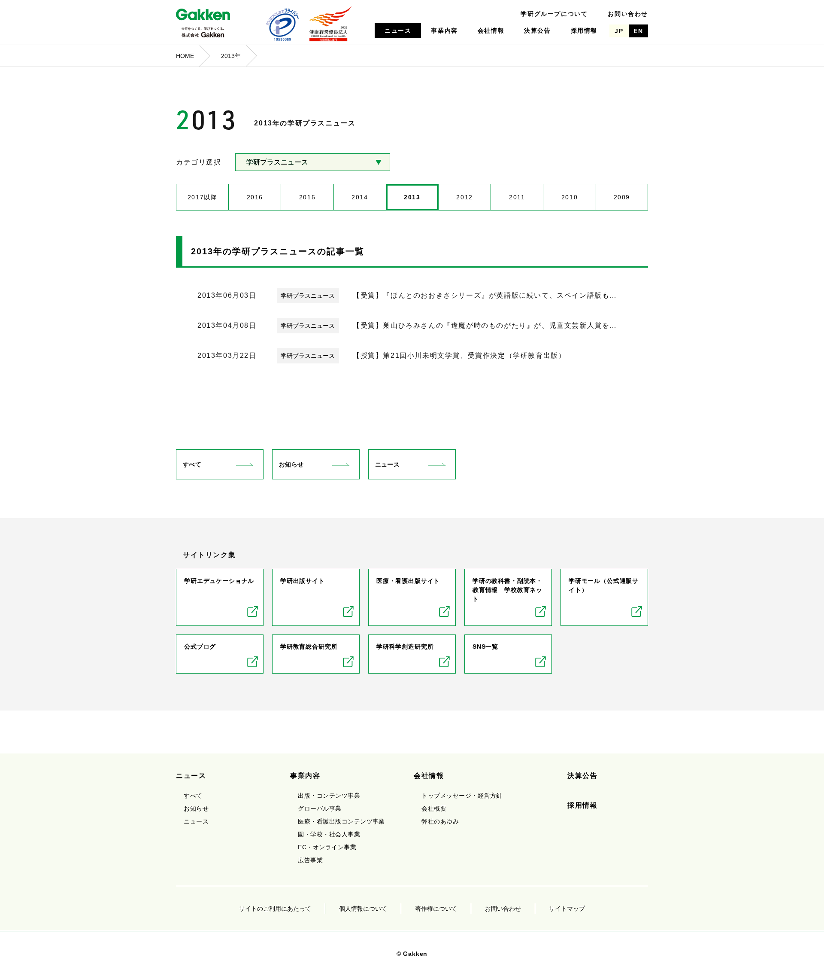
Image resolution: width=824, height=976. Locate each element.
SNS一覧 (485, 646)
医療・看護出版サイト (408, 580)
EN (638, 30)
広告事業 (310, 860)
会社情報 (491, 30)
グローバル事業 (319, 808)
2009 (622, 197)
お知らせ (291, 464)
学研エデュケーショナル (219, 580)
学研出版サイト (302, 580)
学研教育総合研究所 (309, 646)
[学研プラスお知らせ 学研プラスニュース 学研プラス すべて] (312, 162)
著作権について (436, 908)
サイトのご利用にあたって (275, 908)
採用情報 (584, 30)
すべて (192, 464)
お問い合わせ (628, 13)
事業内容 (444, 30)
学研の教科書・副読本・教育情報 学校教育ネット (507, 589)
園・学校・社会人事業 (329, 834)
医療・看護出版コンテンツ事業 (341, 821)
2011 (517, 197)
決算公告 (537, 30)
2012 (464, 197)
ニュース (398, 30)
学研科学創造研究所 (405, 646)
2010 (569, 197)
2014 (359, 197)
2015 (307, 197)
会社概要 (433, 808)
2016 (255, 197)
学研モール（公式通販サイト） (604, 585)
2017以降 (203, 197)
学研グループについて (554, 13)
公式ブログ (200, 646)
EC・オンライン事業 (327, 847)
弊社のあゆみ (440, 821)
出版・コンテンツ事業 (329, 795)
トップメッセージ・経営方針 (461, 795)
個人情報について (363, 908)
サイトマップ (567, 908)
